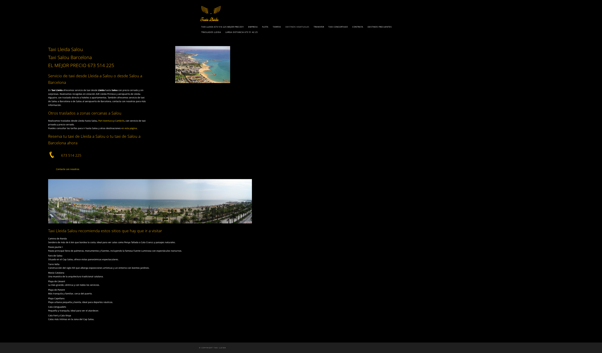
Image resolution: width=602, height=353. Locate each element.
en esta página (129, 128)
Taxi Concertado (338, 27)
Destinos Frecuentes (380, 27)
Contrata (357, 27)
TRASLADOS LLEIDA (211, 32)
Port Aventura (105, 120)
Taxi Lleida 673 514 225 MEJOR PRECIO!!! (222, 27)
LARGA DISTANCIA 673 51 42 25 (241, 32)
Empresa (253, 27)
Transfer (319, 27)
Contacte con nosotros (67, 169)
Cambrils (119, 120)
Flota (265, 27)
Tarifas (277, 27)
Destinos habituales (297, 27)
